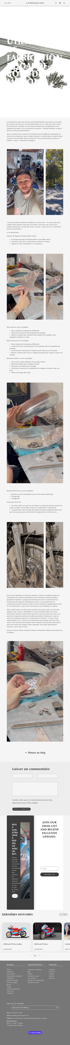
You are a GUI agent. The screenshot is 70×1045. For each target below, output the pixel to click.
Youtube (51, 974)
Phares (9, 969)
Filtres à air (10, 991)
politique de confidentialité (36, 980)
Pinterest (51, 978)
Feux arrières (11, 974)
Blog (29, 971)
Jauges (9, 986)
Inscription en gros (33, 976)
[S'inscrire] (57, 1007)
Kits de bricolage (12, 982)
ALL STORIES (63, 914)
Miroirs (9, 984)
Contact (30, 974)
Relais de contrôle (12, 980)
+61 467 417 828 (17, 1012)
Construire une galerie (35, 969)
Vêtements (10, 993)
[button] (6, 3)
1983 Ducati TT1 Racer (41, 944)
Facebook (52, 971)
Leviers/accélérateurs (13, 989)
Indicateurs (10, 971)
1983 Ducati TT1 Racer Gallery (12, 944)
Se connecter (32, 978)
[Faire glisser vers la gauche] (30, 955)
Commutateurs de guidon (14, 976)
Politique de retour (33, 982)
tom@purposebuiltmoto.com (20, 1015)
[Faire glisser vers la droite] (40, 955)
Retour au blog (36, 753)
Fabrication (10, 978)
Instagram (52, 969)
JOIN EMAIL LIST (49, 874)
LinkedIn (51, 976)
